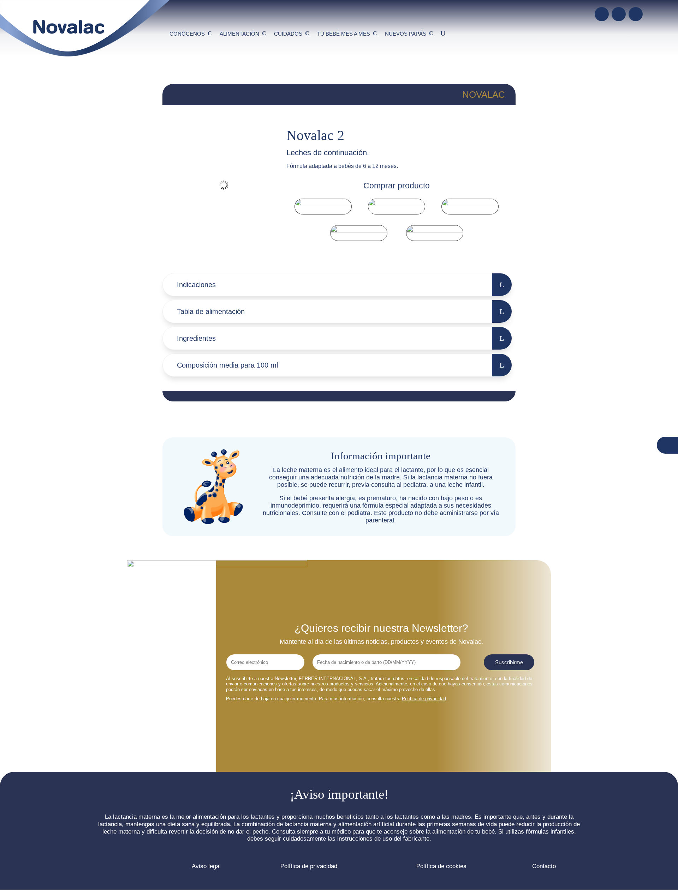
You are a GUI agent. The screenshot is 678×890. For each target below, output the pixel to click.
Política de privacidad (424, 698)
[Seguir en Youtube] (619, 14)
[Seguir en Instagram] (636, 14)
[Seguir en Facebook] (602, 14)
